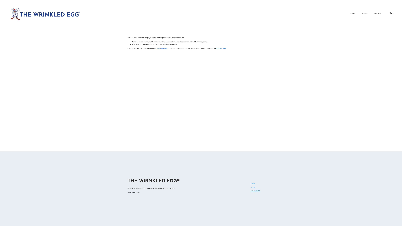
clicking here (162, 48)
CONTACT (253, 187)
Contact (377, 13)
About (364, 13)
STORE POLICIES (255, 190)
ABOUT (253, 183)
